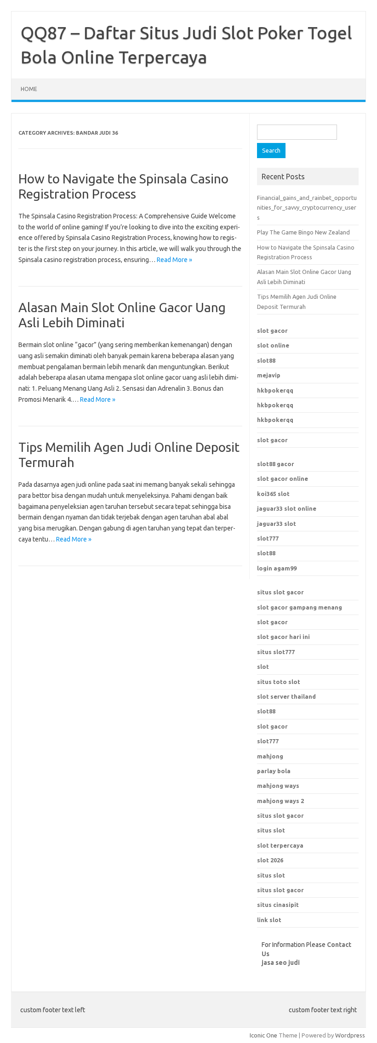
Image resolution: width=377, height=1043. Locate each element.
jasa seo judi (281, 962)
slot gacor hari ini (283, 636)
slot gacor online (282, 478)
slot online (273, 345)
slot (263, 666)
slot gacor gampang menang (299, 607)
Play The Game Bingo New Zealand (303, 232)
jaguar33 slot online (286, 508)
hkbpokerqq (275, 390)
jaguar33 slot (276, 523)
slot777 (268, 538)
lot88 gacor (275, 464)
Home (29, 89)
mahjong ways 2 (280, 801)
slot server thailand (286, 696)
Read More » (174, 259)
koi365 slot (273, 493)
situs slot (271, 875)
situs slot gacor (280, 592)
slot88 (266, 360)
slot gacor (272, 330)
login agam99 (277, 568)
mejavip (268, 375)
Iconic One (263, 1035)
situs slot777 (276, 652)
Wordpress (350, 1035)
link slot (269, 920)
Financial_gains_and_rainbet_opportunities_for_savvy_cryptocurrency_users (307, 207)
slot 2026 (270, 860)
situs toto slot (278, 681)
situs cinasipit (278, 904)
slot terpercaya (280, 845)
